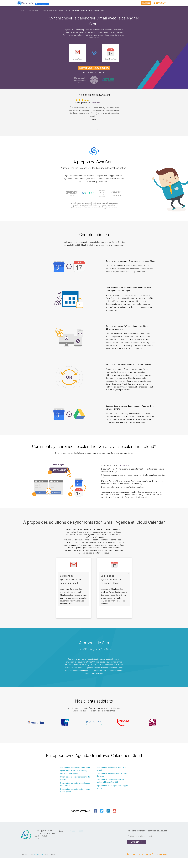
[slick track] (35, 722)
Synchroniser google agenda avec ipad (75, 767)
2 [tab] (94, 130)
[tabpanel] (94, 115)
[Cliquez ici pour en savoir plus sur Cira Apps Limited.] (26, 839)
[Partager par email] (114, 811)
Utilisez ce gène (88, 72)
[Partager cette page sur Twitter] (101, 811)
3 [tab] (97, 130)
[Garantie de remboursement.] (94, 80)
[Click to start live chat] (159, 3)
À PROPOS (131, 854)
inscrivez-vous (124, 465)
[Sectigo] (108, 80)
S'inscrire (146, 3)
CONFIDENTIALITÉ (146, 854)
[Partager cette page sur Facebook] (95, 811)
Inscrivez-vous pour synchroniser (94, 68)
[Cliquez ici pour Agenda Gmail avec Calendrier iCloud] (94, 53)
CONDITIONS (162, 854)
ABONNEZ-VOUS (136, 842)
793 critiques (95, 103)
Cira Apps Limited (38, 854)
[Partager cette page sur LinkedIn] (108, 811)
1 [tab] (91, 130)
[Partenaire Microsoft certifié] (80, 80)
